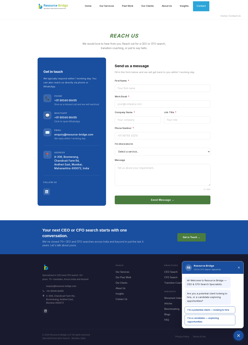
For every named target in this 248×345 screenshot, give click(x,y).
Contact (201, 5)
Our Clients (147, 5)
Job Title (170, 112)
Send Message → (162, 199)
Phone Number (124, 128)
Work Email (122, 96)
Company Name (125, 112)
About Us (167, 5)
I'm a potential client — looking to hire (208, 310)
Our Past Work (123, 277)
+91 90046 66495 (65, 100)
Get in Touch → (191, 237)
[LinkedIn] (46, 191)
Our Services (106, 5)
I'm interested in (124, 144)
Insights (184, 5)
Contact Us (121, 299)
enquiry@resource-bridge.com (73, 134)
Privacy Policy (182, 337)
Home (88, 5)
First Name (122, 80)
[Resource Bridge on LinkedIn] (45, 311)
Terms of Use (199, 337)
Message (120, 160)
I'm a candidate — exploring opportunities (203, 320)
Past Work (127, 5)
